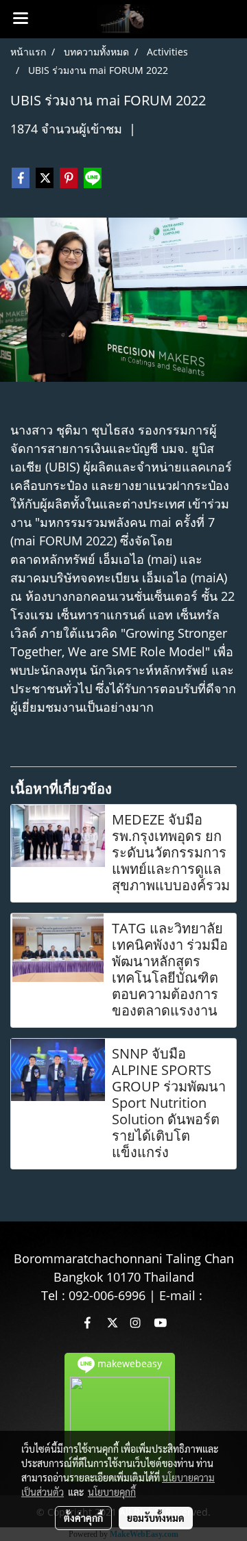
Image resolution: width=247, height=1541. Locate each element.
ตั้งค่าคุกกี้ (83, 1518)
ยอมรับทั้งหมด (156, 1518)
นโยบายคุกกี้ (112, 1492)
